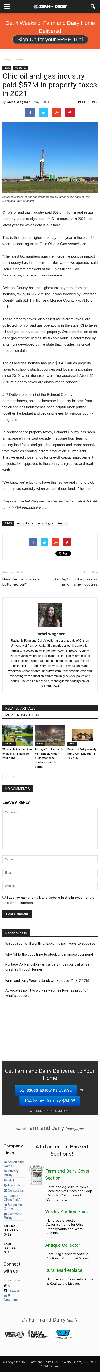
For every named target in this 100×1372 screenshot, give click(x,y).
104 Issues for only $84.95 (49, 1100)
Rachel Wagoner (18, 102)
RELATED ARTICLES (20, 708)
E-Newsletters (12, 1297)
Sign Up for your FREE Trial (50, 39)
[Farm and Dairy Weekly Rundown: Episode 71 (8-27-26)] (82, 735)
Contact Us (15, 1190)
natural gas (25, 523)
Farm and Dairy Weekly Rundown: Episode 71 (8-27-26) (81, 754)
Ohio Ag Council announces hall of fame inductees (75, 582)
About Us (13, 1185)
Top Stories (20, 67)
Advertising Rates (14, 1164)
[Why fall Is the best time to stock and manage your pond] (17, 735)
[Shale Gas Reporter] (38, 1337)
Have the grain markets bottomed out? (21, 582)
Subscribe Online (13, 1206)
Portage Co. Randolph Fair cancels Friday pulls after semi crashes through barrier (49, 758)
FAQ (10, 1180)
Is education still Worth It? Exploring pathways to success (50, 943)
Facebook (13, 1280)
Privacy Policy (11, 1173)
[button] (93, 6)
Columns (9, 743)
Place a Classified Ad (13, 1198)
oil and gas (45, 523)
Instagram (14, 1290)
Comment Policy (13, 1216)
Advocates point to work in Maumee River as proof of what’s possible (46, 993)
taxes (62, 523)
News (7, 67)
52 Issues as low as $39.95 (45, 1090)
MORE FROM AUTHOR (22, 715)
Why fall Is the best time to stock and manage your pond (17, 754)
